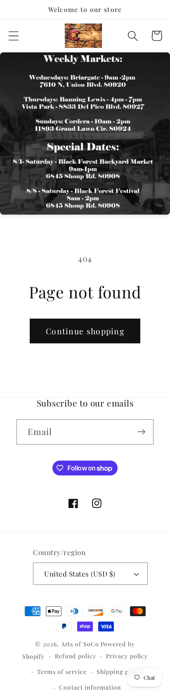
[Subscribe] (141, 431)
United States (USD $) (80, 573)
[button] (13, 35)
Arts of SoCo (80, 644)
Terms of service (62, 672)
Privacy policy (127, 656)
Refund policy (75, 656)
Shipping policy (120, 672)
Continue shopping (85, 331)
